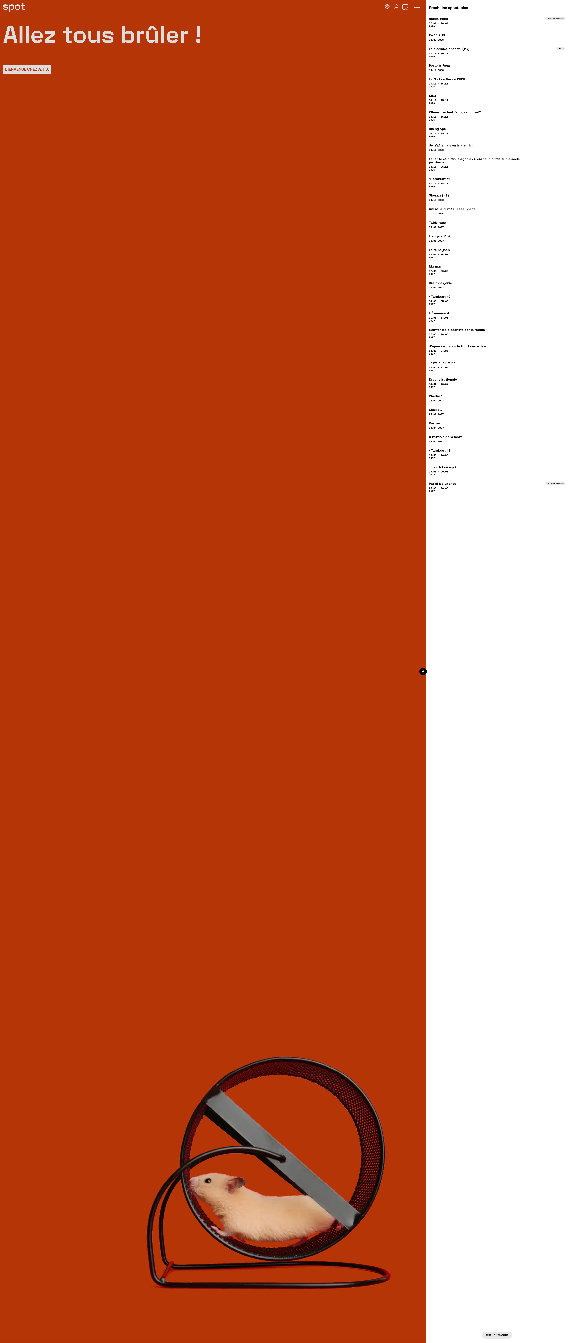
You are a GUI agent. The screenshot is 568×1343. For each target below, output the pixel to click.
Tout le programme (497, 1335)
